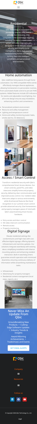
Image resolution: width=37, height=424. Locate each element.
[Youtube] (25, 399)
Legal (20, 419)
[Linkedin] (12, 399)
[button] (18, 7)
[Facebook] (18, 399)
